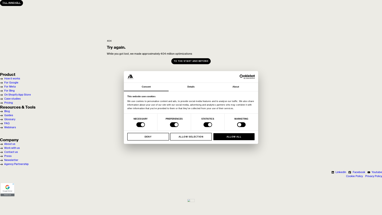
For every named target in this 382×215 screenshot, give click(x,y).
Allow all (234, 136)
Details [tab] (191, 86)
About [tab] (235, 86)
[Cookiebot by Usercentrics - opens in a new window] (242, 77)
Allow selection (191, 136)
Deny (148, 136)
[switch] (174, 124)
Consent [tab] (146, 86)
